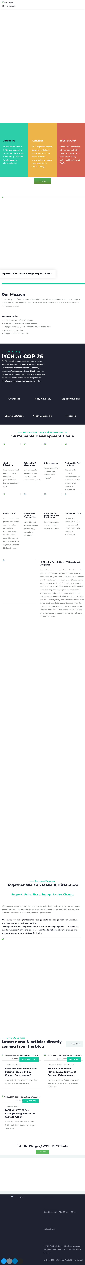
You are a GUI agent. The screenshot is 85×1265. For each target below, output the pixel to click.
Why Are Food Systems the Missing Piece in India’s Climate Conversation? (21, 1072)
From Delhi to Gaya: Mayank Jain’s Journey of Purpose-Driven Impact (62, 1072)
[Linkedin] (15, 1261)
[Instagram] (20, 1261)
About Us (9, 140)
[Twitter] (4, 1261)
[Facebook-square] (9, 1261)
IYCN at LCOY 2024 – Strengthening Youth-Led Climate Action (20, 1114)
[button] (42, 181)
